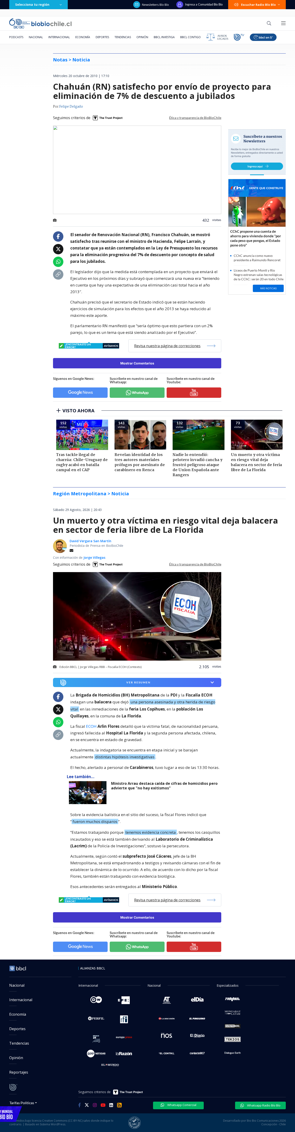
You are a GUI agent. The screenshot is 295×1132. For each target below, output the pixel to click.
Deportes (102, 37)
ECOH (91, 726)
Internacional (59, 37)
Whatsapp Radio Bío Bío (263, 1105)
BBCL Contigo (190, 37)
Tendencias (123, 37)
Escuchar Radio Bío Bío (258, 5)
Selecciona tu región (32, 4)
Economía (82, 37)
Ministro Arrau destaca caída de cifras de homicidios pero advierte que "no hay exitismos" (164, 786)
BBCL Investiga (164, 37)
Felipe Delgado (71, 106)
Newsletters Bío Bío (155, 5)
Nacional (36, 37)
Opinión (142, 37)
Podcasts (16, 37)
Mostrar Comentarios (137, 363)
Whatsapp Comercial (181, 1105)
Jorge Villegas (94, 557)
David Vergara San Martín (90, 541)
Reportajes (18, 1072)
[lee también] (89, 792)
